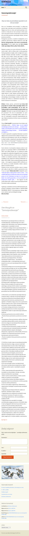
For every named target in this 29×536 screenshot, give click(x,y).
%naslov (4, 202)
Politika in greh (4, 492)
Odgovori (5, 419)
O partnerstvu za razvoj (6, 494)
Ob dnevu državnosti (6, 496)
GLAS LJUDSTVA (11, 508)
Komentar (4, 437)
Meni (2, 7)
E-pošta (3, 450)
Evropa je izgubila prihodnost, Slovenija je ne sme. (12, 487)
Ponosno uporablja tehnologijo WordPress (10, 533)
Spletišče (3, 453)
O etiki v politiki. (5, 489)
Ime (2, 447)
